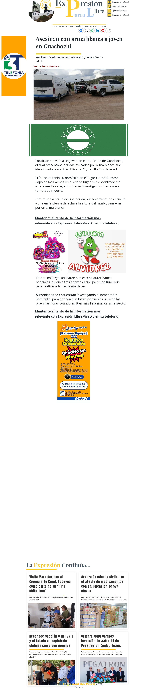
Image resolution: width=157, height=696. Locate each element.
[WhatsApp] (91, 30)
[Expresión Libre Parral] (109, 2)
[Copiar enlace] (108, 30)
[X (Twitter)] (86, 30)
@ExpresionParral (119, 6)
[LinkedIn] (97, 30)
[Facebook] (80, 30)
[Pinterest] (102, 30)
